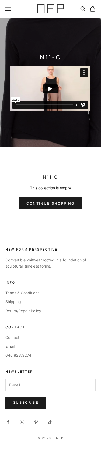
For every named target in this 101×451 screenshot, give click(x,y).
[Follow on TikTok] (50, 422)
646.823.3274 (18, 355)
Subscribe (26, 402)
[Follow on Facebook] (8, 422)
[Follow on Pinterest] (36, 422)
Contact (12, 337)
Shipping (13, 301)
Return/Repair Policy (23, 310)
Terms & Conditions (22, 292)
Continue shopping (50, 203)
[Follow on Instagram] (22, 422)
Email (10, 346)
